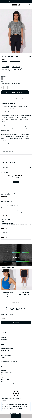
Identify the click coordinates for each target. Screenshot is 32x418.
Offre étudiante (5, 379)
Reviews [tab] (3, 186)
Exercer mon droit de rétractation (10, 384)
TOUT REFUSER (26, 416)
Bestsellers (4, 339)
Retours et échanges (6, 372)
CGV (2, 381)
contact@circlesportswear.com (9, 361)
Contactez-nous (5, 359)
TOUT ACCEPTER (16, 416)
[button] (2, 4)
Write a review (16, 181)
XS (2, 87)
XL (18, 87)
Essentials (4, 334)
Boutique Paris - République (8, 348)
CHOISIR (5, 416)
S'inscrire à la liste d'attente (15, 92)
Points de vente (5, 350)
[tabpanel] (16, 215)
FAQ (2, 377)
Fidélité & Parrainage (7, 353)
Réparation (4, 375)
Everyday (3, 337)
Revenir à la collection (17, 302)
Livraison (3, 370)
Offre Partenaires (6, 355)
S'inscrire (16, 322)
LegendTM (3, 332)
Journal (3, 357)
